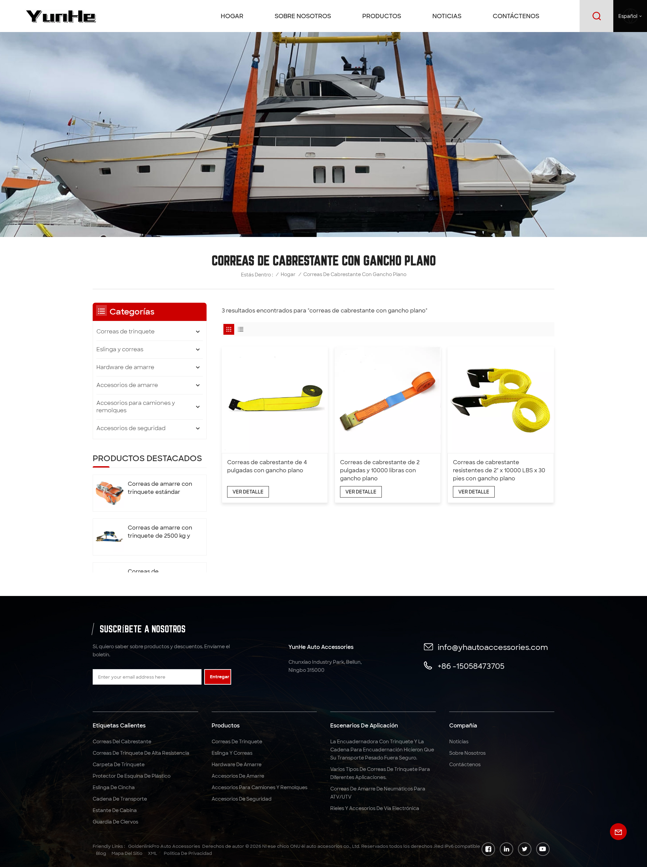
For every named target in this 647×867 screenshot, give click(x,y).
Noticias (446, 16)
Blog (101, 853)
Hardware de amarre (125, 367)
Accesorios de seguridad (130, 428)
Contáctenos (516, 16)
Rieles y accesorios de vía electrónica (374, 808)
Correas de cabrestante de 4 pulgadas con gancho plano (267, 466)
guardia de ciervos (115, 822)
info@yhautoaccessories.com (493, 647)
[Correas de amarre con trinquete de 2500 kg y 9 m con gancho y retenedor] (109, 537)
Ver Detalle (248, 492)
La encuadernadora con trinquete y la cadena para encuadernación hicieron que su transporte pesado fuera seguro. (382, 750)
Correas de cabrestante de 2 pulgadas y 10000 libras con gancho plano (380, 470)
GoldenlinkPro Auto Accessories (164, 846)
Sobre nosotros (303, 16)
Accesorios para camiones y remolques (135, 406)
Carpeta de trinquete (119, 764)
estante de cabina (115, 810)
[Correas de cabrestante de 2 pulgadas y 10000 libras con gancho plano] (388, 400)
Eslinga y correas (119, 349)
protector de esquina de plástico (132, 776)
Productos (381, 16)
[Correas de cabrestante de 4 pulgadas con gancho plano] (275, 400)
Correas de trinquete (125, 331)
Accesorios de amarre (127, 385)
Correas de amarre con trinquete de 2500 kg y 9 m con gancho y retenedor (160, 532)
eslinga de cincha (114, 787)
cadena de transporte (120, 799)
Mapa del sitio (127, 853)
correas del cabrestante (122, 742)
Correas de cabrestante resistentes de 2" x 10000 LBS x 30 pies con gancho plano (499, 470)
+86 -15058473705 (471, 666)
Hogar (232, 16)
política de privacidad (188, 853)
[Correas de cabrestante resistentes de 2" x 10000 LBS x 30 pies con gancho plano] (501, 400)
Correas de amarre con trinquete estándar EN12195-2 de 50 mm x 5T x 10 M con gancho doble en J (160, 488)
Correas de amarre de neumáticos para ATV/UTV (377, 793)
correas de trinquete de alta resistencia (141, 753)
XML (152, 853)
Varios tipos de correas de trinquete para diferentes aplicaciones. (380, 773)
